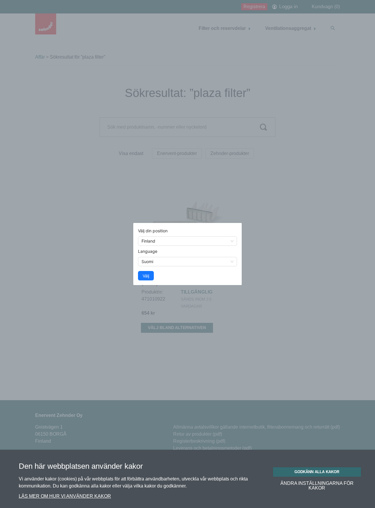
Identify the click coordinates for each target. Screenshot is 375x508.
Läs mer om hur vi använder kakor (65, 496)
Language (147, 251)
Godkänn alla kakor (316, 472)
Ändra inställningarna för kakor (317, 485)
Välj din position (153, 230)
